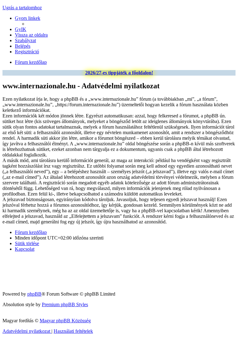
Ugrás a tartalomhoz (22, 7)
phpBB (34, 294)
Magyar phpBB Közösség (65, 320)
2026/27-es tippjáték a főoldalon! (119, 72)
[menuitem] (20, 29)
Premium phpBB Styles (65, 304)
